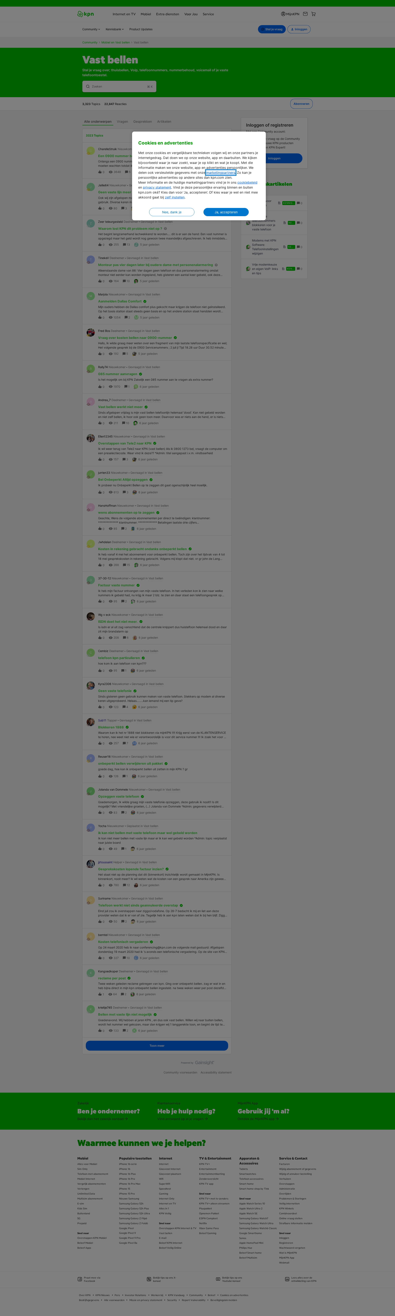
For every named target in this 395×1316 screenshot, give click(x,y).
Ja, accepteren (226, 212)
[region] (199, 176)
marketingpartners (220, 172)
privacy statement (157, 187)
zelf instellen (175, 197)
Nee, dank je (171, 212)
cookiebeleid (247, 182)
